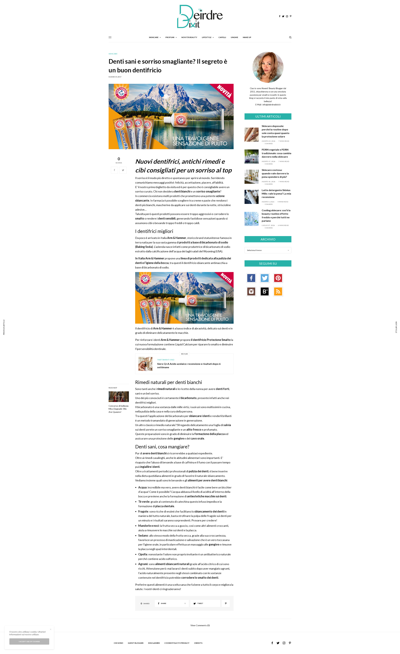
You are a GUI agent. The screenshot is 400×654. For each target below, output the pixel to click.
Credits (198, 643)
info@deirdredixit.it (271, 104)
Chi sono (118, 643)
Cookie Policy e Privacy (176, 643)
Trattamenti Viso (165, 360)
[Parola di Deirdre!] (200, 16)
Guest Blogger (135, 643)
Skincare (113, 54)
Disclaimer (154, 643)
